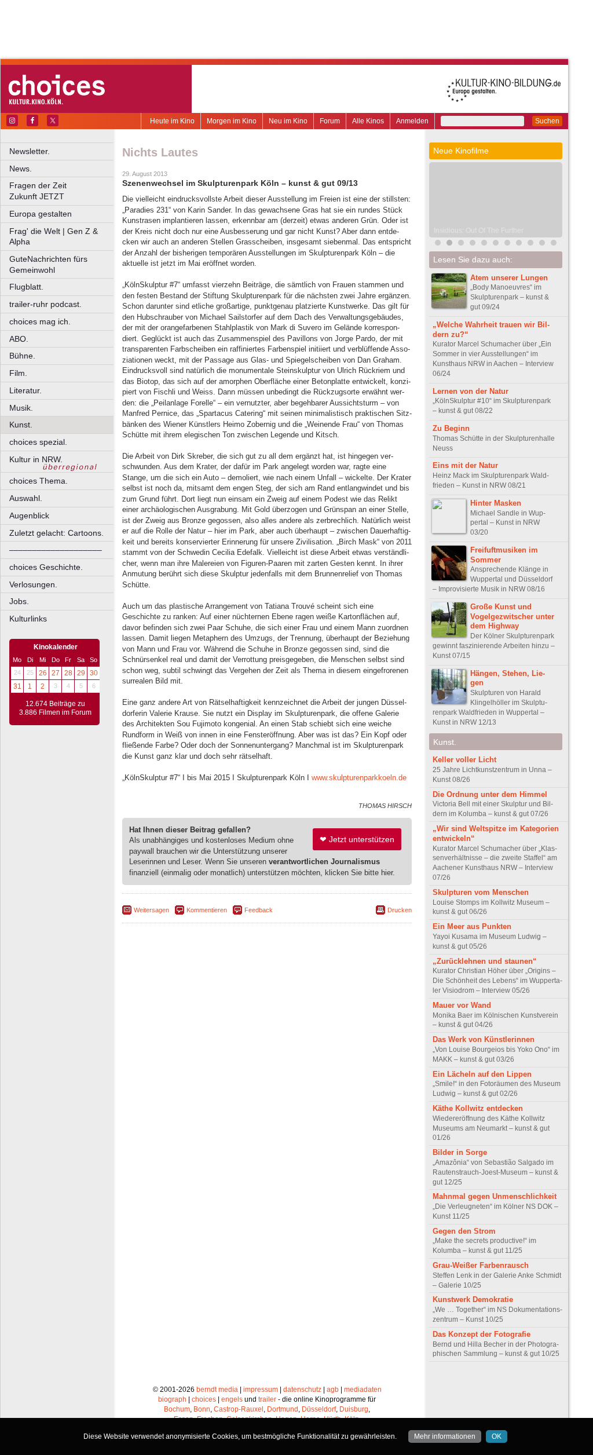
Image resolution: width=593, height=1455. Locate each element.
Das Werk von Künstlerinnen (484, 1039)
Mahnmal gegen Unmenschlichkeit (495, 1196)
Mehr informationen (444, 1436)
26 (43, 673)
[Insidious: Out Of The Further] (449, 244)
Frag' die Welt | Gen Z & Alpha (53, 236)
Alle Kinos (368, 121)
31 (17, 686)
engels (232, 1399)
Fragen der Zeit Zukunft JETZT (62, 191)
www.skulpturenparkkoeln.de (359, 777)
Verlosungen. (33, 584)
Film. (18, 373)
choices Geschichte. (46, 567)
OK (497, 1436)
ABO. (18, 338)
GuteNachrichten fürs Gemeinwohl (48, 264)
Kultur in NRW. (36, 459)
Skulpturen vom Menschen (481, 892)
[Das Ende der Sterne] (461, 244)
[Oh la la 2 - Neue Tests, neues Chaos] (496, 244)
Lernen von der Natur (470, 391)
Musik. (21, 407)
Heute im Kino (172, 121)
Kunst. (20, 424)
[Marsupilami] (472, 244)
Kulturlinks (28, 618)
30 (94, 673)
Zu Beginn (451, 428)
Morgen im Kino (232, 121)
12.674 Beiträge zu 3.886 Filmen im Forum (55, 708)
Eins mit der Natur (465, 465)
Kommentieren (206, 909)
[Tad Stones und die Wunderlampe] (519, 244)
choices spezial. (38, 442)
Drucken (399, 909)
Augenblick (29, 515)
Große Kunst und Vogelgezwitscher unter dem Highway (512, 616)
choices (204, 1399)
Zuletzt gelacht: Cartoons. (56, 533)
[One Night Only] (438, 244)
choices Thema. (38, 480)
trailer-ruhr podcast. (45, 304)
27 (56, 673)
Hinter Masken (495, 503)
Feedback (258, 909)
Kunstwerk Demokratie (473, 1299)
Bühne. (22, 355)
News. (20, 168)
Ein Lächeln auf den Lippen (482, 1074)
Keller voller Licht (464, 759)
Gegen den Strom (464, 1231)
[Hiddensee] (553, 244)
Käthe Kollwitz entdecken (478, 1108)
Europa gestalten (40, 213)
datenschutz (302, 1389)
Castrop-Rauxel (238, 1409)
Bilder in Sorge (460, 1152)
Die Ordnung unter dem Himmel (490, 794)
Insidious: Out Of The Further (479, 230)
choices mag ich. (40, 321)
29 (81, 673)
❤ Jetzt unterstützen (357, 839)
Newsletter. (29, 151)
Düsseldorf (319, 1409)
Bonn (201, 1409)
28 (68, 673)
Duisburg (353, 1409)
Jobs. (19, 601)
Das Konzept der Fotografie (481, 1334)
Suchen (547, 121)
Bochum (177, 1409)
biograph (172, 1399)
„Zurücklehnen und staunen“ (485, 961)
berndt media (217, 1389)
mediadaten (363, 1389)
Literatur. (25, 390)
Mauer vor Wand (462, 1005)
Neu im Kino (288, 121)
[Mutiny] (507, 244)
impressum (260, 1389)
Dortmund (282, 1409)
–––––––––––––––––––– (55, 549)
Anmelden (412, 121)
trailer (267, 1399)
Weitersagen (151, 909)
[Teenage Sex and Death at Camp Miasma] (530, 244)
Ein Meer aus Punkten (472, 926)
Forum (330, 121)
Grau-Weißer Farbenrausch (481, 1265)
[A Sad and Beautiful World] (542, 244)
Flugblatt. (26, 286)
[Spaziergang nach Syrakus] (484, 244)
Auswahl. (25, 498)
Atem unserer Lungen (509, 277)
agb (333, 1389)
